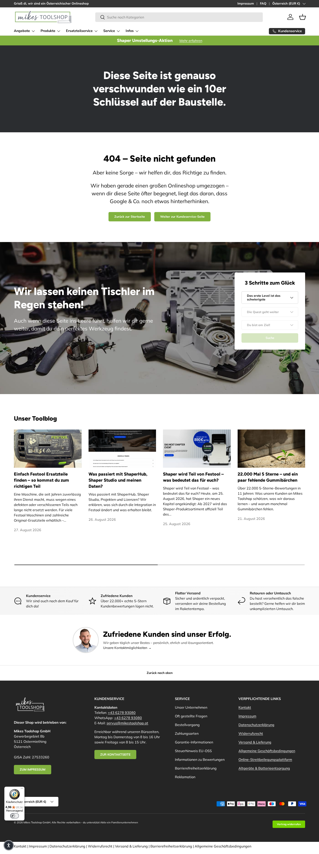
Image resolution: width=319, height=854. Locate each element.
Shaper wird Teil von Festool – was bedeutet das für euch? (193, 477)
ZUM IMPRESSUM (32, 769)
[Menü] (22, 789)
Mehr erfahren (190, 40)
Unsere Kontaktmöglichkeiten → (127, 648)
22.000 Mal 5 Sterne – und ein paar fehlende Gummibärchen (268, 477)
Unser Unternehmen (191, 707)
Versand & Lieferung (254, 742)
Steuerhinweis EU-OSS (193, 751)
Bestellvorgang (187, 725)
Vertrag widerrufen (289, 824)
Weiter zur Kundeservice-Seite (182, 217)
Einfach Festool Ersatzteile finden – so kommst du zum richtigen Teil (41, 480)
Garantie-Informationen (194, 742)
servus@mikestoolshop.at (127, 723)
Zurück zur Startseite (129, 217)
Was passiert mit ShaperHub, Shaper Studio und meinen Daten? (118, 480)
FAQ (263, 3)
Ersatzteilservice (79, 30)
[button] (302, 17)
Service (109, 30)
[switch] (14, 815)
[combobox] (179, 17)
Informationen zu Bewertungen (200, 759)
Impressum (245, 3)
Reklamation (185, 777)
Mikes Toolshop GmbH (36, 822)
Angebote (22, 30)
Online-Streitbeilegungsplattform (265, 759)
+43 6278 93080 (122, 712)
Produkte (48, 30)
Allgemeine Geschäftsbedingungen (266, 751)
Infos (130, 30)
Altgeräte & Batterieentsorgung (264, 768)
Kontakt (244, 707)
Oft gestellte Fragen (191, 716)
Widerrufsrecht (250, 733)
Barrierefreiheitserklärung (196, 768)
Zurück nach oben (160, 673)
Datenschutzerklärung (256, 725)
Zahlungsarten (187, 733)
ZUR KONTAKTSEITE (115, 754)
